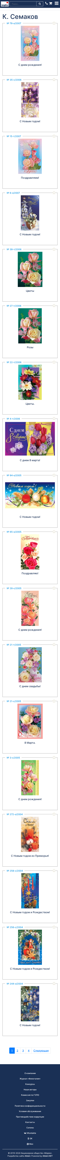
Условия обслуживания (30, 1111)
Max (31, 1144)
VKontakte (31, 1133)
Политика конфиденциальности (30, 1106)
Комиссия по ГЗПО (30, 1095)
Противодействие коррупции (30, 1117)
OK (30, 1138)
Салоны (30, 1127)
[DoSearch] (39, 3)
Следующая (41, 1050)
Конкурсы (30, 1084)
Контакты (30, 1122)
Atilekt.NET (48, 1156)
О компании (30, 1073)
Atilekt (27, 1156)
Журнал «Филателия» (30, 1078)
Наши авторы (30, 1089)
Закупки (30, 1100)
